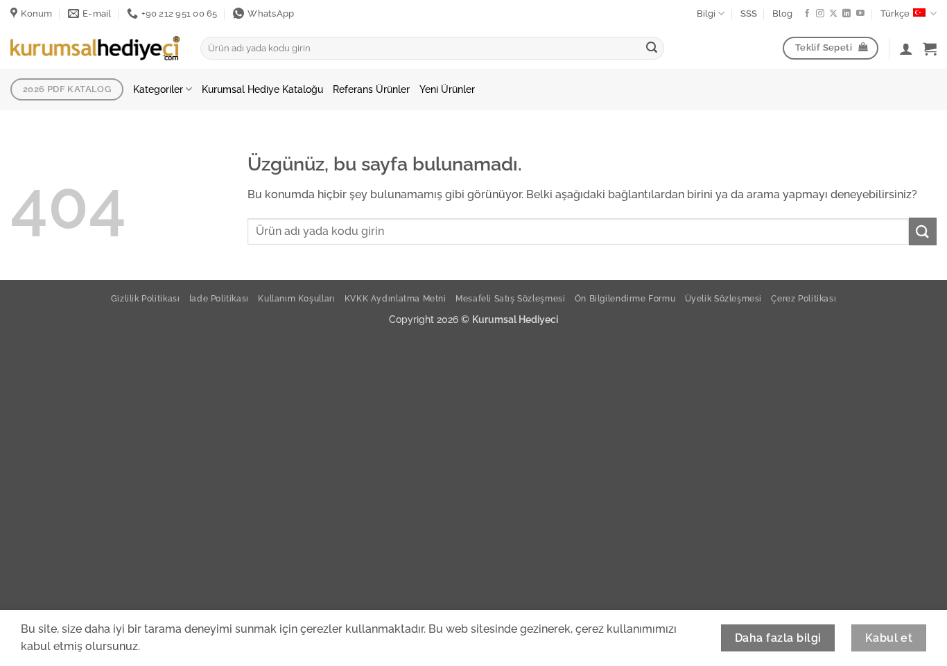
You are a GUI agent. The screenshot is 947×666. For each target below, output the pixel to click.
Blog (782, 13)
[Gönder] (651, 48)
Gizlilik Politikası (145, 298)
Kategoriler (158, 89)
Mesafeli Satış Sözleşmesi (510, 298)
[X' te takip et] (833, 14)
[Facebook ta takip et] (807, 14)
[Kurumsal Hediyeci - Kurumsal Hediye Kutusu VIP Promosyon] (95, 48)
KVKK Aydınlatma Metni (395, 298)
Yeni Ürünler (447, 89)
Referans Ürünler (371, 89)
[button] (930, 48)
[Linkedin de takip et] (846, 14)
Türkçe (895, 13)
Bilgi (706, 13)
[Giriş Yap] (906, 48)
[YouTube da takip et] (860, 14)
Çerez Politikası (803, 298)
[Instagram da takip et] (820, 14)
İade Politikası (219, 298)
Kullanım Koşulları (296, 298)
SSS (748, 13)
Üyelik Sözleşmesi (723, 298)
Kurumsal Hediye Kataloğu (262, 89)
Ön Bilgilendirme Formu (625, 298)
